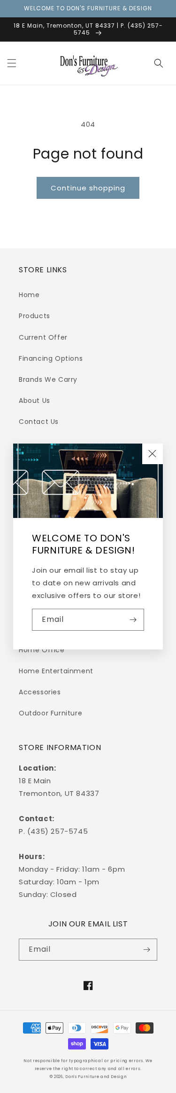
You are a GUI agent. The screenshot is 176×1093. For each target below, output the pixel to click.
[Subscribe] (133, 620)
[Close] (152, 454)
